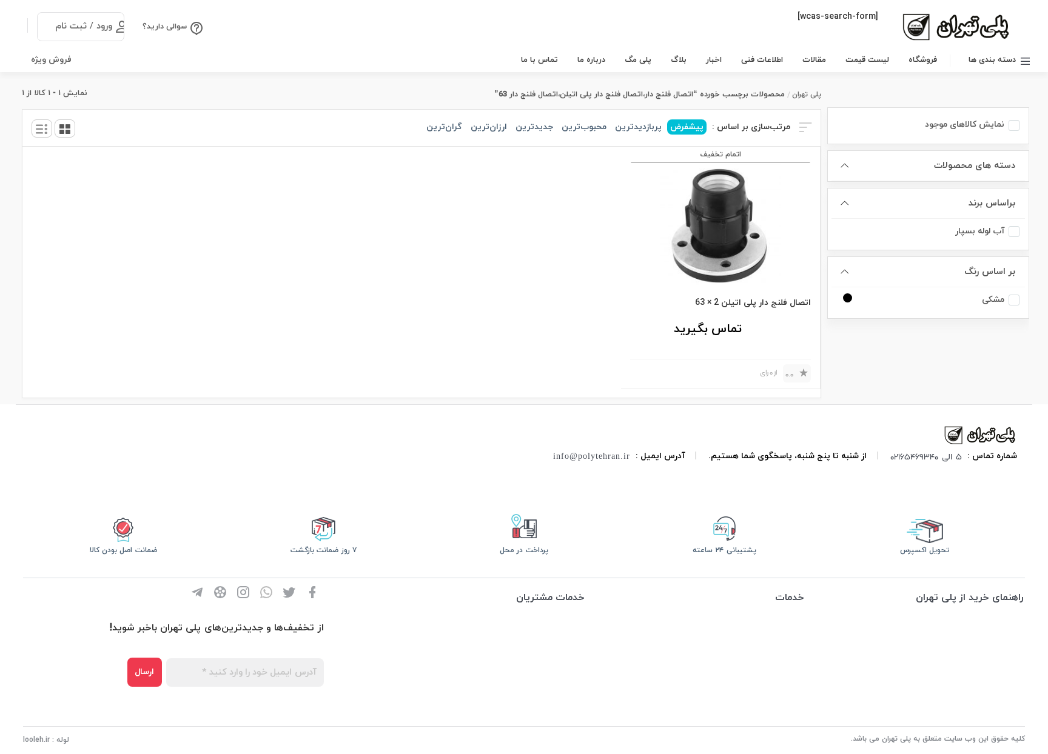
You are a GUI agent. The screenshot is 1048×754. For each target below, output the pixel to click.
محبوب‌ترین (584, 127)
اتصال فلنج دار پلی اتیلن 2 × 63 (753, 303)
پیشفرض (687, 127)
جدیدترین (534, 127)
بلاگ (679, 60)
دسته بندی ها (992, 60)
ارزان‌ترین (489, 127)
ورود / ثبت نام (83, 26)
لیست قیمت (867, 60)
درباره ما (591, 60)
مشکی (993, 299)
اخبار (714, 60)
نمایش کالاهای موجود (964, 124)
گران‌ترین (444, 127)
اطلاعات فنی (762, 60)
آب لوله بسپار (979, 231)
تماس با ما (539, 60)
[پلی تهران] (980, 434)
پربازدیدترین (638, 127)
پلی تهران (806, 94)
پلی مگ (638, 60)
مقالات (814, 60)
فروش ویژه (51, 59)
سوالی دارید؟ (165, 26)
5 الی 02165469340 (926, 456)
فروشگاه (923, 60)
